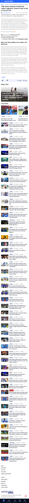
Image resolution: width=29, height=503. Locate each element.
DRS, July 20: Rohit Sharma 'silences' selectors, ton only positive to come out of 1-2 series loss (18, 347)
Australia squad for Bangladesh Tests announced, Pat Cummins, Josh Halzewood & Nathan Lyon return (17, 187)
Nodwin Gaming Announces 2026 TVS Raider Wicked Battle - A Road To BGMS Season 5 (18, 368)
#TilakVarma (13, 34)
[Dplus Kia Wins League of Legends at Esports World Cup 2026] (4, 340)
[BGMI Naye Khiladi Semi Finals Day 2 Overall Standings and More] (4, 374)
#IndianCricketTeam (5, 36)
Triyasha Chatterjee (7, 12)
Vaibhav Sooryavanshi (6, 473)
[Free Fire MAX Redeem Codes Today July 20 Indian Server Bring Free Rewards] (4, 353)
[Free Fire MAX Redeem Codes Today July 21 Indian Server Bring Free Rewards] (4, 180)
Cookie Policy (4, 485)
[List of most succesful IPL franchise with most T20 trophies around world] (4, 452)
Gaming (11, 122)
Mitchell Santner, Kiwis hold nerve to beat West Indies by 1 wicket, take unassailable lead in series (17, 307)
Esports (11, 128)
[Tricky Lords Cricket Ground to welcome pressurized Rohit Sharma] (4, 438)
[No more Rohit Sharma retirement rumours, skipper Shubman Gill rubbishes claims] (4, 325)
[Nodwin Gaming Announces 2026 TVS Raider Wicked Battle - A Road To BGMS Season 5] (4, 367)
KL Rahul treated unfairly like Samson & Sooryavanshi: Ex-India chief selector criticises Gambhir (18, 216)
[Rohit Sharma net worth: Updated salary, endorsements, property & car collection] (4, 432)
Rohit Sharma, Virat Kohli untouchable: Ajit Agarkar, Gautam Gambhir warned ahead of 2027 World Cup (9, 119)
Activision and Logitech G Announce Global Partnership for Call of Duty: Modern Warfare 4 (17, 223)
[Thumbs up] (2, 80)
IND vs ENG (3, 467)
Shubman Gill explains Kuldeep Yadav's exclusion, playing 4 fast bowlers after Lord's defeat (18, 265)
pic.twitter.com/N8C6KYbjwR (7, 37)
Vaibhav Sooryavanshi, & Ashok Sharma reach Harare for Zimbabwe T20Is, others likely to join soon (18, 293)
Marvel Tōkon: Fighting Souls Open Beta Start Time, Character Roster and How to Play (18, 202)
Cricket (3, 77)
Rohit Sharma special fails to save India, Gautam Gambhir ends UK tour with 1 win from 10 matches (18, 361)
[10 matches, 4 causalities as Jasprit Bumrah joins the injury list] (4, 420)
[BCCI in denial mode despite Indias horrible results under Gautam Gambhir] (4, 286)
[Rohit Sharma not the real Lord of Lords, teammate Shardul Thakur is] (4, 319)
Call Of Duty (12, 220)
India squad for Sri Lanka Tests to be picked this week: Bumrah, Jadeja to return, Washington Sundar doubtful (14, 96)
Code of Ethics (4, 487)
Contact (3, 477)
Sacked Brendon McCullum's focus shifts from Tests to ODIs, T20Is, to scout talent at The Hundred (18, 174)
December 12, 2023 (23, 39)
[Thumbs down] (7, 80)
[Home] (9, 1)
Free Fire (11, 178)
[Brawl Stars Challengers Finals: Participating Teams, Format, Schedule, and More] (4, 237)
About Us (3, 483)
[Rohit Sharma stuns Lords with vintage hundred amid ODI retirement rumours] (4, 380)
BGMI (11, 151)
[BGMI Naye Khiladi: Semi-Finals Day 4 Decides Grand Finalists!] (4, 153)
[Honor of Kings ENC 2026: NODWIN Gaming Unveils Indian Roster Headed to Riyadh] (4, 131)
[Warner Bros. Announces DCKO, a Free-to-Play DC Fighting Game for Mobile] (4, 124)
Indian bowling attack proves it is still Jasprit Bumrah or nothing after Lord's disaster (18, 400)
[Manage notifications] (26, 496)
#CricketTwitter (14, 36)
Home (2, 465)
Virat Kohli (3, 471)
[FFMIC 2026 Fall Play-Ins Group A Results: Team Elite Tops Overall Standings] (4, 208)
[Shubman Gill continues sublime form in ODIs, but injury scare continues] (4, 386)
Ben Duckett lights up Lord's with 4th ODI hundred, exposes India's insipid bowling (17, 407)
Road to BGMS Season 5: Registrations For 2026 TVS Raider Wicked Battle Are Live (18, 161)
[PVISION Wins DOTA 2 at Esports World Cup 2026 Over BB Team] (4, 313)
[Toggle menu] (2, 1)
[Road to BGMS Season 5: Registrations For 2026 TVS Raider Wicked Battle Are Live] (4, 160)
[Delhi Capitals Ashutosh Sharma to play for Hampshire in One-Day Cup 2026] (4, 244)
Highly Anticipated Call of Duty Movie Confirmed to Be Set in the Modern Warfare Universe (17, 446)
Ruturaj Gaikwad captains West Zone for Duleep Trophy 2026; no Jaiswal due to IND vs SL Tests (18, 272)
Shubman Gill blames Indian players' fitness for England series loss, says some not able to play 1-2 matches (17, 334)
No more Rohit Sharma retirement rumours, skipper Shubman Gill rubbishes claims (18, 326)
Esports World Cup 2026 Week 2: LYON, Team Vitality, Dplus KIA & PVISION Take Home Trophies (18, 258)
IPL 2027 (3, 469)
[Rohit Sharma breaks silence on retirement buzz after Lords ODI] (4, 299)
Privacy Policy (4, 479)
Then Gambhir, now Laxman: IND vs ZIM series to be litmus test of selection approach (18, 231)
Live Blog (11, 390)
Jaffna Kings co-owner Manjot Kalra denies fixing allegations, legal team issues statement (17, 415)
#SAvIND (18, 34)
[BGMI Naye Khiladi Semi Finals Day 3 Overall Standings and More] (4, 166)
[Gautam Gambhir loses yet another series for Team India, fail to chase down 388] (4, 392)
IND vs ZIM (9, 501)
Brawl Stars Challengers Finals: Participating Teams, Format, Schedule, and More (18, 238)
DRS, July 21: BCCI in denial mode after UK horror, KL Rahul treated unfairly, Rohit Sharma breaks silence (18, 195)
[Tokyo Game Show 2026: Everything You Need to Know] (4, 426)
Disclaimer (3, 481)
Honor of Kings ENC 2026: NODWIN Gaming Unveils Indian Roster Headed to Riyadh (18, 132)
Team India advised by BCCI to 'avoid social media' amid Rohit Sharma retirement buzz (17, 459)
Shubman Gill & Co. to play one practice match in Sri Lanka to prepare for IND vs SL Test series (18, 280)
